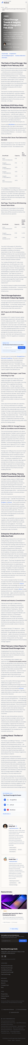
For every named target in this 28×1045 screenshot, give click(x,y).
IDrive (20, 589)
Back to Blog (15, 928)
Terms (13, 1040)
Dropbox (3, 502)
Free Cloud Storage (5, 974)
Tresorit (21, 583)
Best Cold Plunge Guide (18, 1027)
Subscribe (21, 347)
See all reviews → (7, 813)
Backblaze (12, 124)
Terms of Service (5, 996)
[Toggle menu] (26, 2)
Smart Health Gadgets (15, 1031)
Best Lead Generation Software (8, 1021)
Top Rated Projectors (5, 1033)
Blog (6, 7)
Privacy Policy (4, 994)
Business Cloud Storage (6, 967)
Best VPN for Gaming (16, 1033)
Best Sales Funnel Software (7, 1024)
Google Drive (20, 356)
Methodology (4, 980)
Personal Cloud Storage (6, 965)
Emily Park (12, 826)
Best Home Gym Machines (6, 1029)
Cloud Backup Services (6, 970)
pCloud (10, 502)
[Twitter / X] (2, 956)
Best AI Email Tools (22, 1026)
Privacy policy (13, 351)
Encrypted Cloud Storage (7, 972)
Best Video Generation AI (6, 1027)
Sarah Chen (12, 859)
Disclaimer (3, 998)
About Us (3, 983)
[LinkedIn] (20, 828)
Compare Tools (5, 985)
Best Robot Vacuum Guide (19, 1029)
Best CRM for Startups (21, 1022)
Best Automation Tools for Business (9, 1026)
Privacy (9, 1040)
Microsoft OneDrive (6, 358)
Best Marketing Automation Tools (8, 1022)
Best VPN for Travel (5, 1031)
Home (2, 7)
